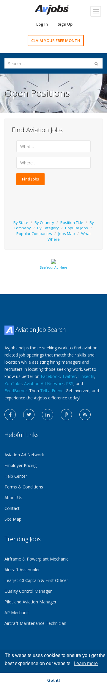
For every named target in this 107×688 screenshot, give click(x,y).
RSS (69, 383)
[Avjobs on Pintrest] (66, 414)
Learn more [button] (86, 663)
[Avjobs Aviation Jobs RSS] (85, 414)
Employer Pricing (20, 465)
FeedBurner (15, 390)
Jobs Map (66, 233)
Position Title (71, 222)
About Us (13, 497)
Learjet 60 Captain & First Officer (36, 580)
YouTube (13, 383)
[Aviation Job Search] (51, 9)
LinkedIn (86, 376)
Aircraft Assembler (22, 569)
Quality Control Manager (28, 591)
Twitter (69, 376)
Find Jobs (30, 179)
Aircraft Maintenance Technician (35, 623)
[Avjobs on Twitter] (28, 414)
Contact (12, 508)
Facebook (50, 376)
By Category (48, 228)
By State (20, 222)
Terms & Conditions (23, 487)
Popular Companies (34, 233)
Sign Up (65, 24)
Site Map (12, 519)
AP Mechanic (16, 612)
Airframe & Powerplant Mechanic (36, 559)
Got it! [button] (53, 680)
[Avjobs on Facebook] (10, 414)
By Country (44, 222)
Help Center (15, 476)
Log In (42, 24)
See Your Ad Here (53, 267)
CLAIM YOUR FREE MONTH (55, 40)
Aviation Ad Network (44, 383)
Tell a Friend (52, 390)
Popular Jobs (76, 228)
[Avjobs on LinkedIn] (47, 414)
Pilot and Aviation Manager (30, 602)
